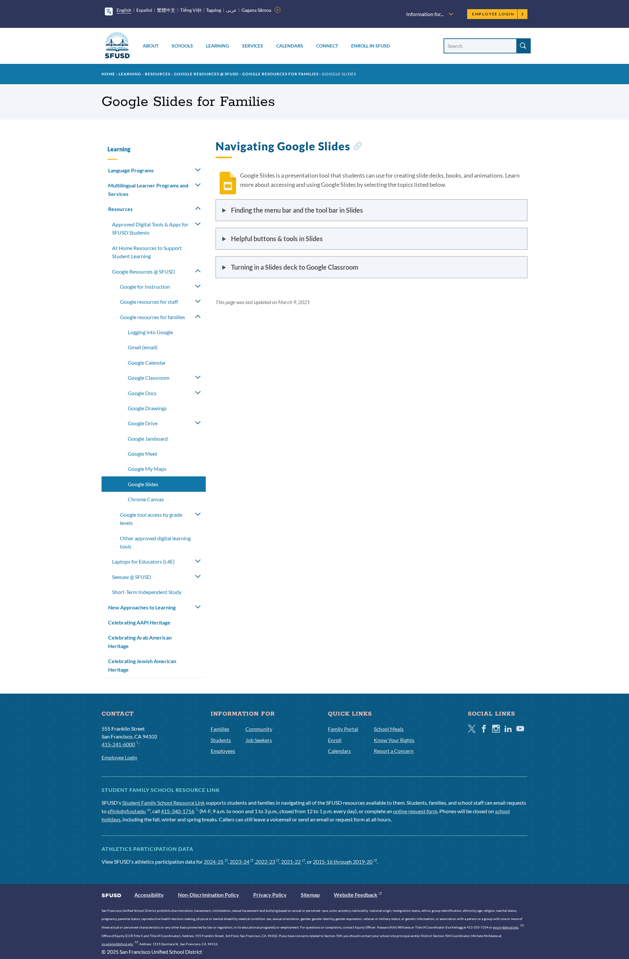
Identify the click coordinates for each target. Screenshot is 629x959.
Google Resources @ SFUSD (206, 73)
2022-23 (265, 861)
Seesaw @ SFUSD (131, 577)
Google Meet (142, 454)
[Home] (117, 46)
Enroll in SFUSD (370, 45)
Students (221, 740)
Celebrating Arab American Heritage (140, 641)
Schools (182, 45)
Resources (157, 73)
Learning (217, 45)
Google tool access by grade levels (151, 518)
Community (258, 729)
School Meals (389, 729)
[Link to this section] (357, 147)
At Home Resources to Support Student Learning (147, 252)
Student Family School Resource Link (163, 802)
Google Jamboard (148, 438)
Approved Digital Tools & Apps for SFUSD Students (150, 228)
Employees (223, 751)
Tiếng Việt (190, 10)
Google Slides (143, 484)
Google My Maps (147, 469)
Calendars (289, 45)
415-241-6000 (118, 744)
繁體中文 (166, 10)
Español (144, 10)
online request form (415, 811)
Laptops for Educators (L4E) (143, 561)
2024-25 (213, 861)
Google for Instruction (145, 286)
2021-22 (291, 861)
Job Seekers (258, 740)
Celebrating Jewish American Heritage (142, 665)
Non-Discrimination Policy (208, 895)
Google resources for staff (149, 301)
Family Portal (343, 729)
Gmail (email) (143, 347)
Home (108, 73)
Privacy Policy (270, 895)
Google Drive (143, 423)
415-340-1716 (177, 811)
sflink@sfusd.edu (126, 811)
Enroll (334, 740)
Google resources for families (280, 73)
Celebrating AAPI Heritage (139, 622)
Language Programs (131, 170)
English (124, 10)
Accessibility (149, 895)
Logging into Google (150, 332)
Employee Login (493, 13)
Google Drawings (147, 408)
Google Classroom (148, 377)
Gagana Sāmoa (256, 10)
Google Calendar (147, 362)
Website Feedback (355, 895)
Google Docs (142, 393)
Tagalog (213, 10)
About (151, 45)
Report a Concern (393, 751)
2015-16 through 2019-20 (342, 861)
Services (252, 45)
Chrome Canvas (146, 499)
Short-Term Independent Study (146, 592)
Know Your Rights (394, 740)
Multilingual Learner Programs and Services (148, 189)
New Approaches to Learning (142, 607)
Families (220, 729)
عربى (231, 10)
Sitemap (310, 895)
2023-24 (239, 861)
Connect (327, 45)
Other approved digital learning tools (155, 542)
